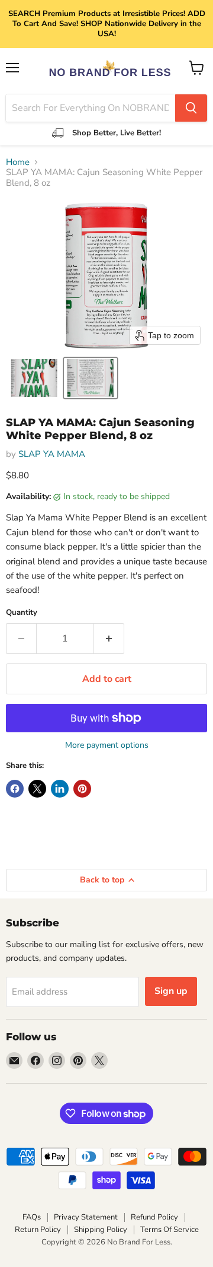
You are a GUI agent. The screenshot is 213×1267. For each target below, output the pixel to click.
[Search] (191, 108)
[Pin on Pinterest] (82, 789)
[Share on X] (37, 789)
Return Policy (38, 1229)
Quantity (21, 612)
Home (18, 162)
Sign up (171, 991)
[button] (34, 378)
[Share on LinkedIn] (60, 789)
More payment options (107, 745)
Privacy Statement (86, 1217)
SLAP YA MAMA (51, 454)
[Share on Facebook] (15, 789)
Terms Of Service (169, 1229)
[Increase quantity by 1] (109, 638)
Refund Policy (154, 1217)
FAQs (31, 1217)
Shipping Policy (100, 1229)
